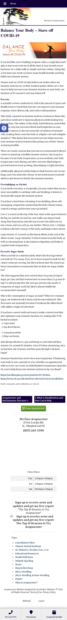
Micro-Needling (23, 571)
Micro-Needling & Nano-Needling (32, 575)
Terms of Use (36, 592)
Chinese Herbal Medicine (28, 546)
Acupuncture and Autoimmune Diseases (15, 399)
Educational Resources (27, 553)
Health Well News (24, 557)
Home (18, 564)
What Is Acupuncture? (26, 582)
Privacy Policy (49, 592)
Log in (41, 601)
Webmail (27, 601)
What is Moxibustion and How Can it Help (49, 399)
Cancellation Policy (25, 542)
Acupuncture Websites (14, 589)
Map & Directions (24, 568)
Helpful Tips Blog (24, 561)
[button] (4, 128)
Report (18, 579)
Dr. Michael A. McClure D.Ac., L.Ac (32, 550)
